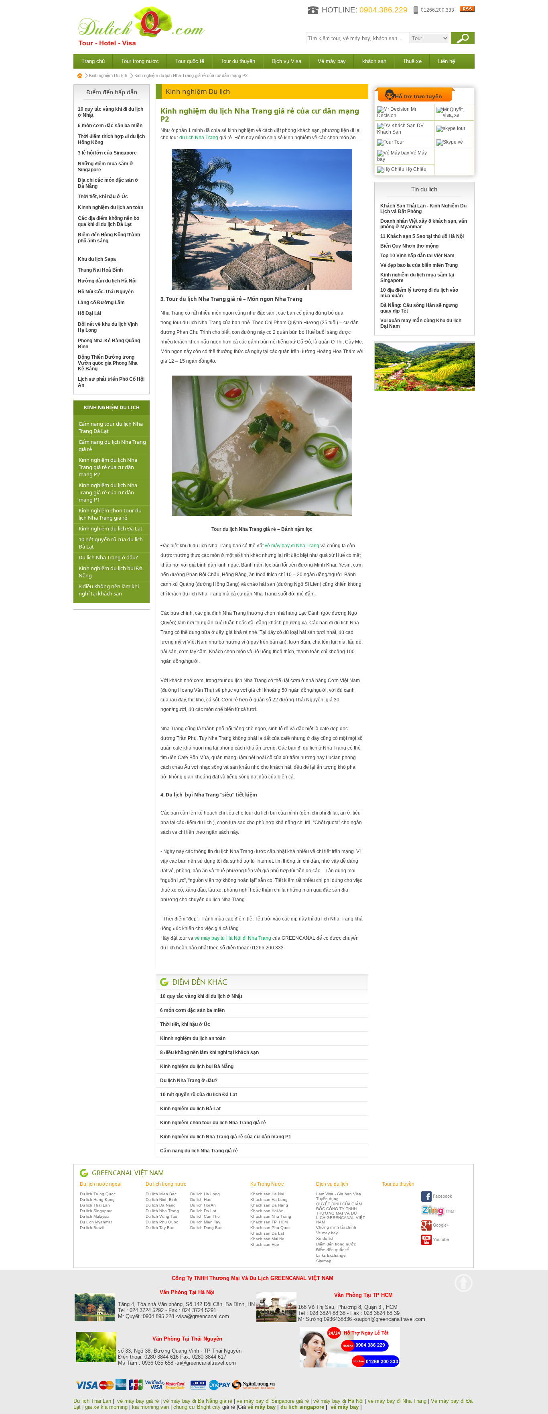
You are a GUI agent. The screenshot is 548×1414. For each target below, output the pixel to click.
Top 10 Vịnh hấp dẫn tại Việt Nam (417, 255)
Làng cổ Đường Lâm (101, 302)
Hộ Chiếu (415, 169)
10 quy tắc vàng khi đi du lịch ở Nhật (201, 996)
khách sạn (374, 61)
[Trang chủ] (80, 75)
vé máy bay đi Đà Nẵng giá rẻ (197, 1401)
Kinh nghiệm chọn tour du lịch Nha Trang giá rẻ (110, 514)
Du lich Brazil (92, 1227)
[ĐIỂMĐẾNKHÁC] (199, 982)
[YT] (437, 1244)
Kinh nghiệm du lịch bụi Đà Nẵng (196, 1066)
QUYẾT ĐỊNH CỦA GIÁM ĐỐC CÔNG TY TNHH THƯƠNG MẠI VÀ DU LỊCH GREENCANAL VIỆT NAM (340, 1213)
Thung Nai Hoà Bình (100, 270)
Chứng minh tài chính (336, 1227)
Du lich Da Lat (203, 1211)
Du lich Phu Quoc (162, 1222)
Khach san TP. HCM (269, 1222)
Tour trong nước (140, 61)
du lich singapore (302, 1407)
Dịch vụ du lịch (332, 1184)
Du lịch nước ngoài (101, 1184)
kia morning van (150, 1407)
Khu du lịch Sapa (97, 259)
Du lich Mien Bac (161, 1194)
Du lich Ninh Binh (161, 1199)
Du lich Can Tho (205, 1216)
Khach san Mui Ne (267, 1239)
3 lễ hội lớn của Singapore (107, 153)
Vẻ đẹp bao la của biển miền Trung (419, 265)
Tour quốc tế (189, 61)
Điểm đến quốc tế (332, 1249)
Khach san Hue (264, 1244)
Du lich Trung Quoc (98, 1194)
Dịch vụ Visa (286, 61)
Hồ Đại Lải (89, 313)
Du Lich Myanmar (96, 1222)
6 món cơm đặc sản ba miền (110, 125)
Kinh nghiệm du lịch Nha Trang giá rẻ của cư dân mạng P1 (108, 492)
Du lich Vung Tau (161, 1216)
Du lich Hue (200, 1199)
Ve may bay (327, 1233)
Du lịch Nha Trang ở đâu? (108, 557)
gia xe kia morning (106, 1407)
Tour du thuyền (238, 61)
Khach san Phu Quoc (270, 1227)
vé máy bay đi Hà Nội (338, 1401)
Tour (398, 142)
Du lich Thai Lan (95, 1205)
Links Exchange (331, 1255)
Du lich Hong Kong (97, 1199)
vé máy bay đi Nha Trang (397, 1401)
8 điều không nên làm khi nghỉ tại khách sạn (109, 590)
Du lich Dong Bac (206, 1227)
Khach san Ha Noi (267, 1194)
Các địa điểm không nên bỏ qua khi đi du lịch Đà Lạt (108, 221)
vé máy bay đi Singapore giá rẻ (273, 1401)
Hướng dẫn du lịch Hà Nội (107, 281)
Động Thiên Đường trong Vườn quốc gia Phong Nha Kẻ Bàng (108, 363)
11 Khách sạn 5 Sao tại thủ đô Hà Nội (422, 236)
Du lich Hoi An (203, 1205)
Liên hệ (446, 61)
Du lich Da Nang (161, 1205)
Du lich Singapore (96, 1211)
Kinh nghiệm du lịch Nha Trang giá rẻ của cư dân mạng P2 (108, 467)
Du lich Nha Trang (162, 1211)
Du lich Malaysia (95, 1216)
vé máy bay (262, 1407)
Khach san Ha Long (269, 1199)
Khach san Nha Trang (270, 1216)
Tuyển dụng (327, 1199)
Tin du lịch (424, 189)
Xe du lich (325, 1238)
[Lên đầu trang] (464, 1283)
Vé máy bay (332, 61)
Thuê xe (412, 61)
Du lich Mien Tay (205, 1222)
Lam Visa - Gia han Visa (338, 1194)
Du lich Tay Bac (160, 1227)
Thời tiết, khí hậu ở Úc (103, 196)
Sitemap (323, 1261)
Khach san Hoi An (267, 1211)
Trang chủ (93, 61)
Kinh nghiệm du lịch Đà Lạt (110, 528)
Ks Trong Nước (267, 1184)
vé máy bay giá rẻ (138, 1401)
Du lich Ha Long (205, 1194)
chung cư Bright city (197, 1407)
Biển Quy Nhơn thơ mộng (409, 246)
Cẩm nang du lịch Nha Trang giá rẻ (199, 1151)
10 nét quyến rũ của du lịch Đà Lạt (198, 1094)
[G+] (437, 1229)
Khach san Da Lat (267, 1233)
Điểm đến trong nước (336, 1244)
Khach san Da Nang (269, 1205)
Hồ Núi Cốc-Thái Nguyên (106, 292)
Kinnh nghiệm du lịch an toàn (110, 207)
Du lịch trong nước (166, 1184)
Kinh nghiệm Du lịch (108, 75)
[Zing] (437, 1215)
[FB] (437, 1201)
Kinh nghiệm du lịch (112, 407)
